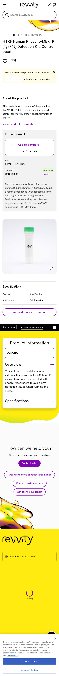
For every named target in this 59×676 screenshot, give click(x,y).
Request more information (29, 312)
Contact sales (29, 463)
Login (46, 174)
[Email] (13, 63)
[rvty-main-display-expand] (51, 268)
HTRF (16, 35)
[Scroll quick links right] (52, 327)
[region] (29, 655)
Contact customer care (29, 483)
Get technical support (29, 491)
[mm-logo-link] (29, 5)
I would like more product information (29, 474)
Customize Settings (29, 670)
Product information (32, 327)
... (5, 35)
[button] (49, 5)
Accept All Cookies (29, 661)
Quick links (9, 327)
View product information (19, 124)
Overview (12, 352)
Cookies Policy (13, 655)
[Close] (55, 638)
